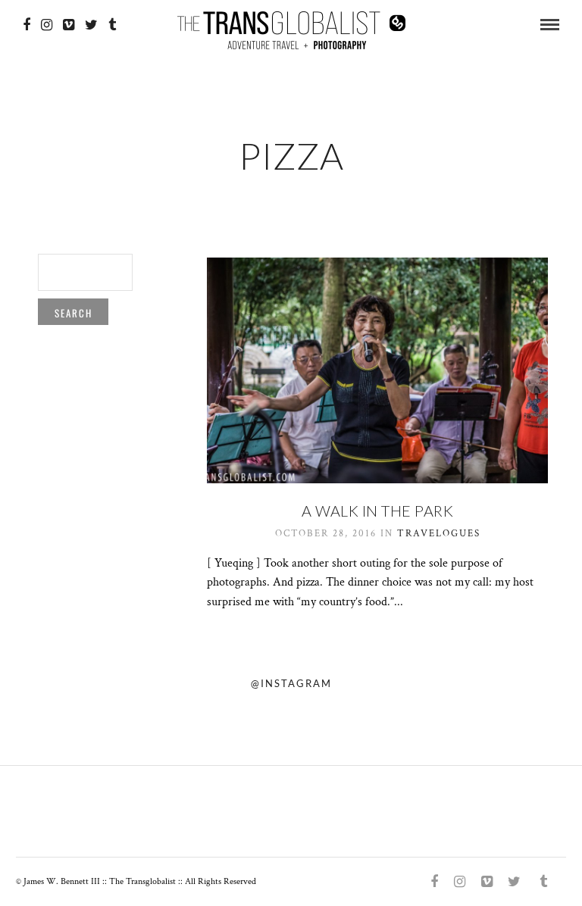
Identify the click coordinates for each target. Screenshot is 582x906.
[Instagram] (46, 25)
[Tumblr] (112, 25)
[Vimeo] (68, 25)
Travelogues (438, 533)
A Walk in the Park (377, 510)
